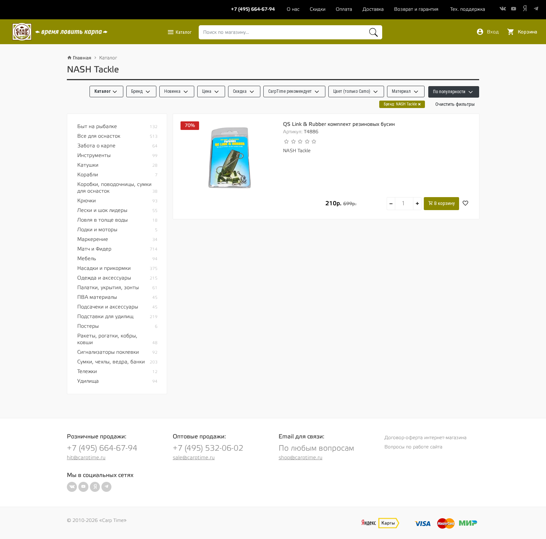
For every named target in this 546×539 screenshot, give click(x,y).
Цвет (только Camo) (352, 91)
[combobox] (290, 32)
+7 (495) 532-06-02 (208, 448)
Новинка (173, 91)
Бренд (137, 91)
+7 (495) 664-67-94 (102, 448)
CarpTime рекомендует (290, 91)
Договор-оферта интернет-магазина (425, 437)
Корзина (526, 32)
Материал (402, 91)
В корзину (444, 203)
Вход (492, 32)
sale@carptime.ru (194, 458)
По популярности (450, 91)
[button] (106, 91)
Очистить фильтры (455, 104)
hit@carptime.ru (86, 458)
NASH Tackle (297, 150)
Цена (207, 91)
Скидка (240, 91)
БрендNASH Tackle (401, 104)
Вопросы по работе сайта (413, 447)
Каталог (183, 32)
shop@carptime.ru (300, 458)
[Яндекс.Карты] (380, 523)
